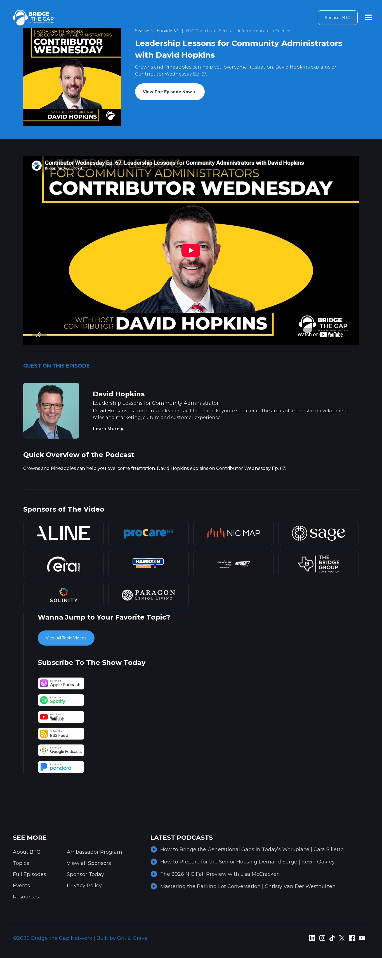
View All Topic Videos (66, 638)
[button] (368, 17)
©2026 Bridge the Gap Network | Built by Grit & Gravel (81, 938)
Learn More (108, 428)
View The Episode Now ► (170, 91)
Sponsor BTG (337, 17)
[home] (34, 17)
